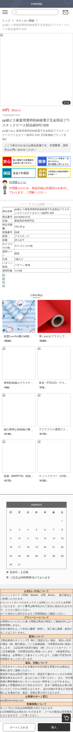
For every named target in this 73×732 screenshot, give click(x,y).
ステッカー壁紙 (25, 20)
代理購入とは (17, 182)
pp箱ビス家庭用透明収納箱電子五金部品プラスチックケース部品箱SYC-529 (35, 27)
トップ (6, 20)
